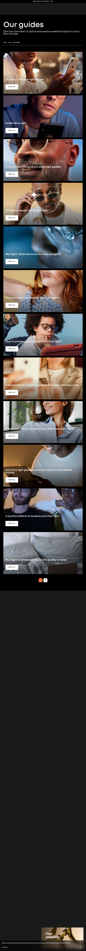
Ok (80, 947)
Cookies (4, 947)
